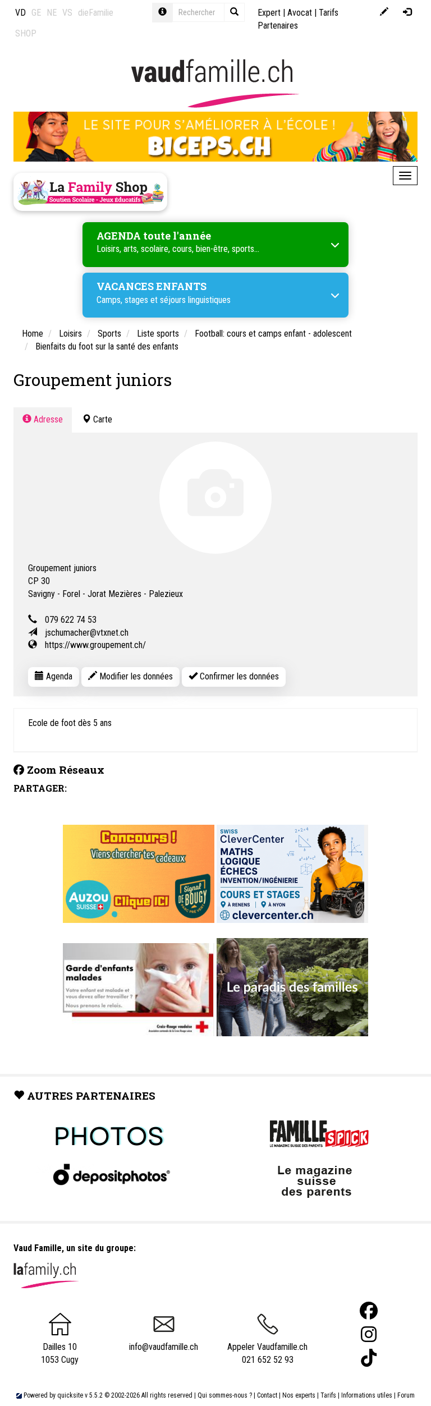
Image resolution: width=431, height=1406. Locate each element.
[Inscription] (384, 12)
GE (36, 12)
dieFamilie (95, 12)
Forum (406, 1395)
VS (67, 12)
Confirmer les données (238, 676)
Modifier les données (135, 676)
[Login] (407, 12)
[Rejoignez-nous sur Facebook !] (369, 1311)
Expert (269, 12)
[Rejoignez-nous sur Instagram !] (369, 1334)
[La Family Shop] (90, 192)
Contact (267, 1395)
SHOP (25, 33)
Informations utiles (366, 1395)
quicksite (70, 1395)
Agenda (58, 676)
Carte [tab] (101, 419)
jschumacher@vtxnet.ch (87, 632)
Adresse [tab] (47, 419)
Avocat (299, 12)
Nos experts (298, 1395)
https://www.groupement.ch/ (95, 645)
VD (20, 12)
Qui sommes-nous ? (225, 1395)
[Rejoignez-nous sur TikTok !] (369, 1358)
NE (52, 12)
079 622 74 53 (71, 619)
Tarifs (328, 1395)
